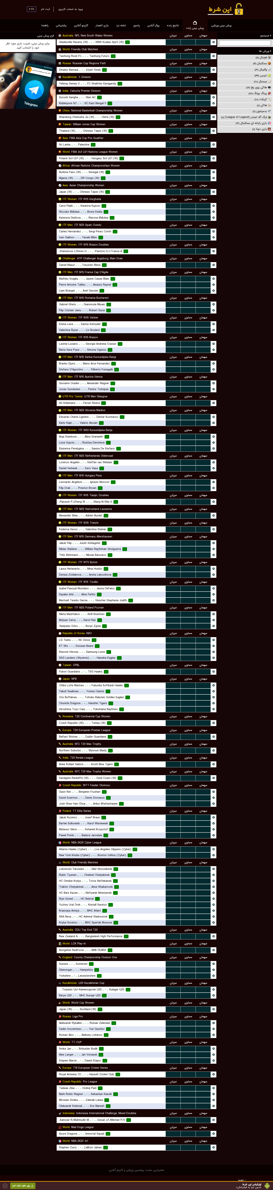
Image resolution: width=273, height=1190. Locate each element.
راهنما (44, 25)
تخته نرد (121, 25)
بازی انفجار (102, 25)
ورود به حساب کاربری (70, 9)
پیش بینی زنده (195, 28)
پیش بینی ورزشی (221, 25)
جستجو (265, 35)
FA (32, 9)
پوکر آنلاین (153, 25)
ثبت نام (45, 9)
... (173, 42)
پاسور (136, 25)
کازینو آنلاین (81, 25)
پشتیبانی (61, 25)
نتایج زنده (173, 25)
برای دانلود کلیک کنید (21, 1185)
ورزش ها (264, 51)
